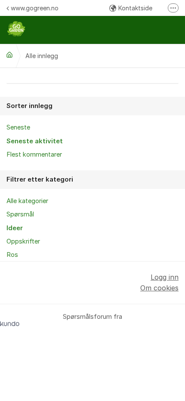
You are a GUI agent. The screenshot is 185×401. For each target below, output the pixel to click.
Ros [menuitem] (12, 255)
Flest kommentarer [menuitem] (34, 154)
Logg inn (165, 277)
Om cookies (159, 288)
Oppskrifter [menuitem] (23, 241)
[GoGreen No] (9, 55)
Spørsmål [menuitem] (20, 214)
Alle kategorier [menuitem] (27, 201)
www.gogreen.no (35, 8)
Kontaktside (135, 8)
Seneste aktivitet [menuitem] (34, 141)
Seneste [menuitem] (18, 127)
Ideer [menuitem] (14, 228)
